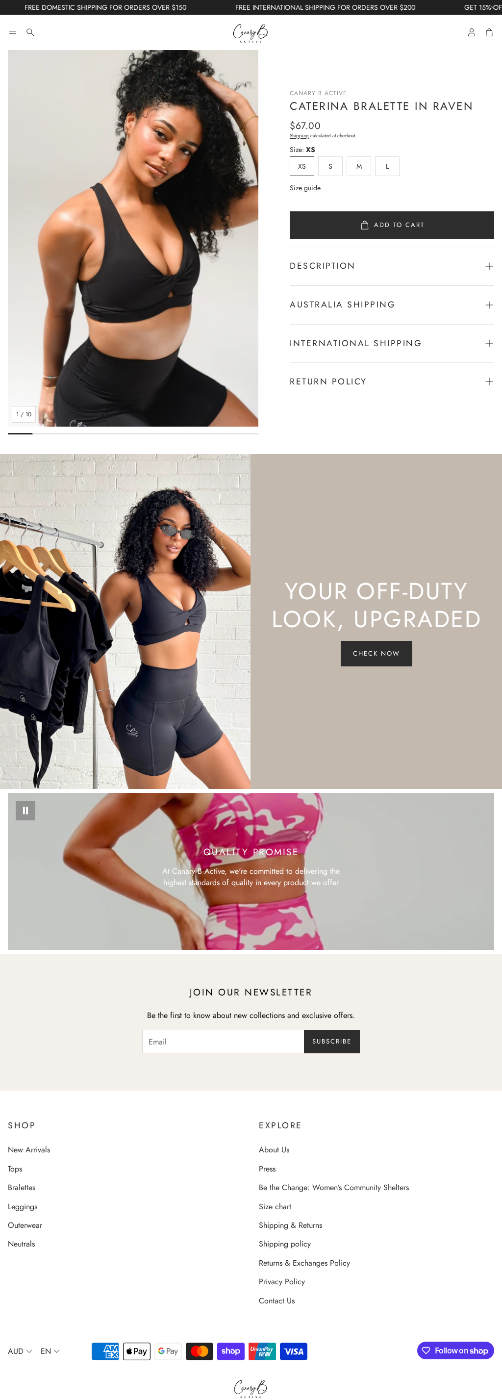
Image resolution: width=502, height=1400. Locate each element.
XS (302, 166)
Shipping (299, 135)
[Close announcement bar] (492, 7)
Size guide (305, 188)
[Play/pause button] (25, 810)
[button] (13, 32)
